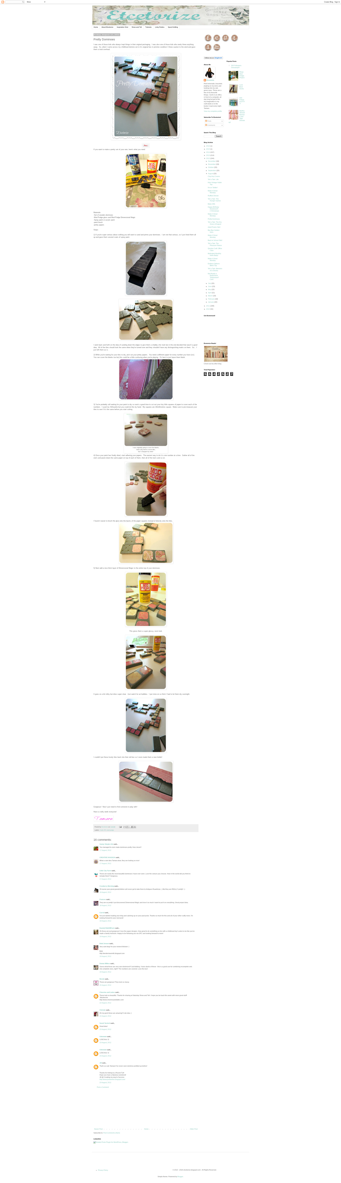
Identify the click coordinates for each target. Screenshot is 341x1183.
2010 (208, 309)
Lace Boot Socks (241, 87)
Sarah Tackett (105, 1023)
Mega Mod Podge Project (241, 75)
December (212, 161)
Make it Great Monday (212, 192)
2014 (208, 152)
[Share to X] (129, 827)
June (210, 286)
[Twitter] (234, 42)
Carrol (102, 913)
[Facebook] (208, 42)
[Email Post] (120, 827)
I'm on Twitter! (213, 188)
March (210, 296)
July (209, 283)
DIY (105, 830)
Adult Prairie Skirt (214, 227)
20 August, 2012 (105, 985)
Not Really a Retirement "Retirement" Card (213, 276)
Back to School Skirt (215, 240)
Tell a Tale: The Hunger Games (214, 200)
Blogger (180, 1177)
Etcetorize (210, 80)
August (211, 174)
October (211, 167)
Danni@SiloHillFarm (107, 928)
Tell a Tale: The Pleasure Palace (215, 244)
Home (96, 27)
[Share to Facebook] (132, 827)
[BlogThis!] (127, 827)
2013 (208, 155)
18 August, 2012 (105, 892)
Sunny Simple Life (106, 844)
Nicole (102, 979)
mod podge (110, 830)
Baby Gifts (211, 204)
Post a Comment (103, 1087)
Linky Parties (159, 27)
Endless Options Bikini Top (214, 264)
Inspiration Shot (122, 27)
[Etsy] (216, 42)
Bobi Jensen (104, 944)
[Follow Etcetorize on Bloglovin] (213, 59)
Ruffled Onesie (213, 196)
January (211, 302)
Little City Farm (105, 871)
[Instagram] (208, 51)
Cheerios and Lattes (107, 992)
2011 (208, 306)
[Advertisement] (146, 1108)
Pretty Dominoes (214, 219)
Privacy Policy (103, 1170)
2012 (208, 158)
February (211, 299)
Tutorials (148, 27)
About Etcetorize (107, 27)
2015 (208, 149)
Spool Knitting (173, 27)
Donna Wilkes (105, 963)
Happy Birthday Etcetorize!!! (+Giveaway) (213, 209)
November (212, 164)
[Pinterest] (225, 42)
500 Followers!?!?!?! (242, 101)
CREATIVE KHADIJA (107, 857)
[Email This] (124, 827)
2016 (208, 146)
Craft (101, 830)
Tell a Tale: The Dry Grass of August (215, 223)
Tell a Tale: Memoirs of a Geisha (215, 269)
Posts (209, 121)
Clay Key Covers (214, 176)
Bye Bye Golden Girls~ (214, 231)
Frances (103, 899)
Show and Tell (137, 27)
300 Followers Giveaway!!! (236, 66)
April (210, 293)
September (212, 170)
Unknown (103, 1037)
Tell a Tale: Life (213, 179)
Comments (211, 125)
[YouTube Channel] (216, 51)
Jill (101, 1063)
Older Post (194, 1129)
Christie (102, 1010)
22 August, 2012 (105, 1003)
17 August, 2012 (105, 850)
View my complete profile (213, 111)
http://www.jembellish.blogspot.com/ (112, 1079)
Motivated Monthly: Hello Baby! (214, 254)
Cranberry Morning (107, 886)
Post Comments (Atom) (111, 1133)
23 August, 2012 (105, 1029)
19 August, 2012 (105, 936)
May (210, 289)
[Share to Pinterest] (134, 827)
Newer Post (98, 1129)
